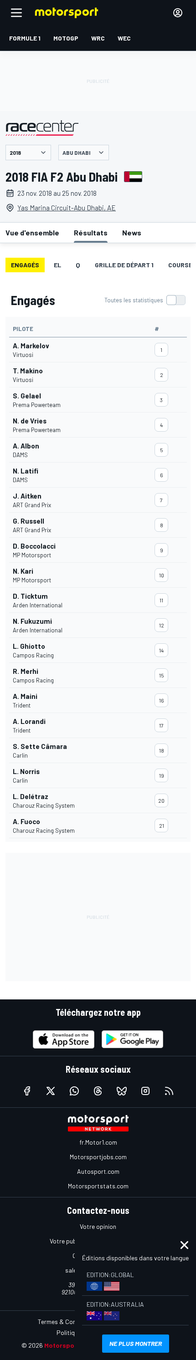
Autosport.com (98, 1171)
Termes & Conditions (66, 1321)
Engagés (25, 265)
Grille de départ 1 (124, 265)
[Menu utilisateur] (178, 13)
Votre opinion (98, 1226)
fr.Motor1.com (98, 1142)
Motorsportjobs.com (98, 1157)
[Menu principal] (16, 12)
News (131, 232)
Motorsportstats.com (98, 1186)
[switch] (144, 300)
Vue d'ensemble (32, 232)
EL (57, 265)
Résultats (91, 232)
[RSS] (169, 1091)
